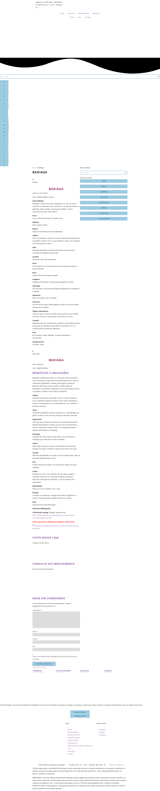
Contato (87, 17)
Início (34, 168)
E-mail (35, 639)
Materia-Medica (83, 13)
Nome (35, 632)
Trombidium (37, 671)
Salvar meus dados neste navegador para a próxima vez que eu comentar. (54, 657)
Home (62, 13)
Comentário (37, 610)
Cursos (72, 17)
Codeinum (107, 671)
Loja (79, 17)
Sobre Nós (71, 13)
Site (33, 646)
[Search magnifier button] (158, 76)
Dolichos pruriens (63, 671)
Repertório (96, 13)
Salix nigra (84, 671)
